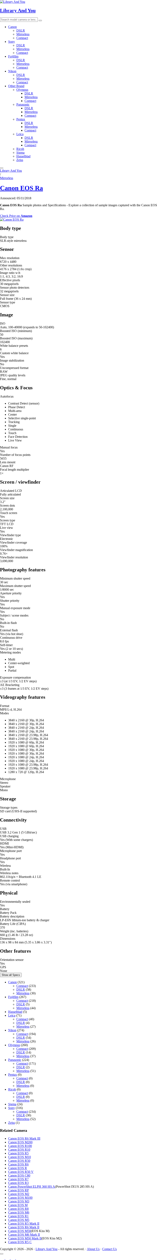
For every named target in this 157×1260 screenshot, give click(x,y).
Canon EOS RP (18, 1190)
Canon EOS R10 (19, 1149)
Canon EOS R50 (19, 1160)
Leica (20, 134)
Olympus (22, 89)
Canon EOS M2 (18, 1194)
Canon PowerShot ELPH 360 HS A (31, 1186)
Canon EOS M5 (18, 1220)
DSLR (20, 30)
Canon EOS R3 (18, 1183)
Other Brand (16, 86)
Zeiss (19, 160)
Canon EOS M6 (18, 1212)
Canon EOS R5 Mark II (23, 1223)
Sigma (20, 152)
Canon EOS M (18, 1205)
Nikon (12, 71)
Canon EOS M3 (18, 1201)
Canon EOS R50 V (21, 1172)
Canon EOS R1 (18, 1216)
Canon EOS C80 (19, 1175)
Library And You (18, 10)
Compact (22, 38)
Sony (11, 41)
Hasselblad (23, 156)
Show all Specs (11, 974)
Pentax (20, 119)
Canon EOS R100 (20, 1146)
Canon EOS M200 (20, 1142)
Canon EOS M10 (19, 1157)
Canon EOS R (17, 1168)
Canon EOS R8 (18, 1208)
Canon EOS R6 (18, 1164)
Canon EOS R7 (18, 1179)
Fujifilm (13, 56)
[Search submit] (40, 20)
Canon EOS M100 (20, 1197)
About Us (93, 1249)
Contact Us (109, 1249)
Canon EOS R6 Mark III (24, 1138)
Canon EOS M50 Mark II (24, 1238)
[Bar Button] (1, 168)
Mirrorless (22, 34)
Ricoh (20, 149)
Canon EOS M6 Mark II (24, 1234)
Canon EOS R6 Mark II (23, 1227)
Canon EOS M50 (19, 1231)
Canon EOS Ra (21, 188)
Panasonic (22, 104)
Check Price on (16, 216)
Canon (12, 27)
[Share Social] (1, 1253)
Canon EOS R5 (18, 1153)
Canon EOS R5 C (20, 1242)
